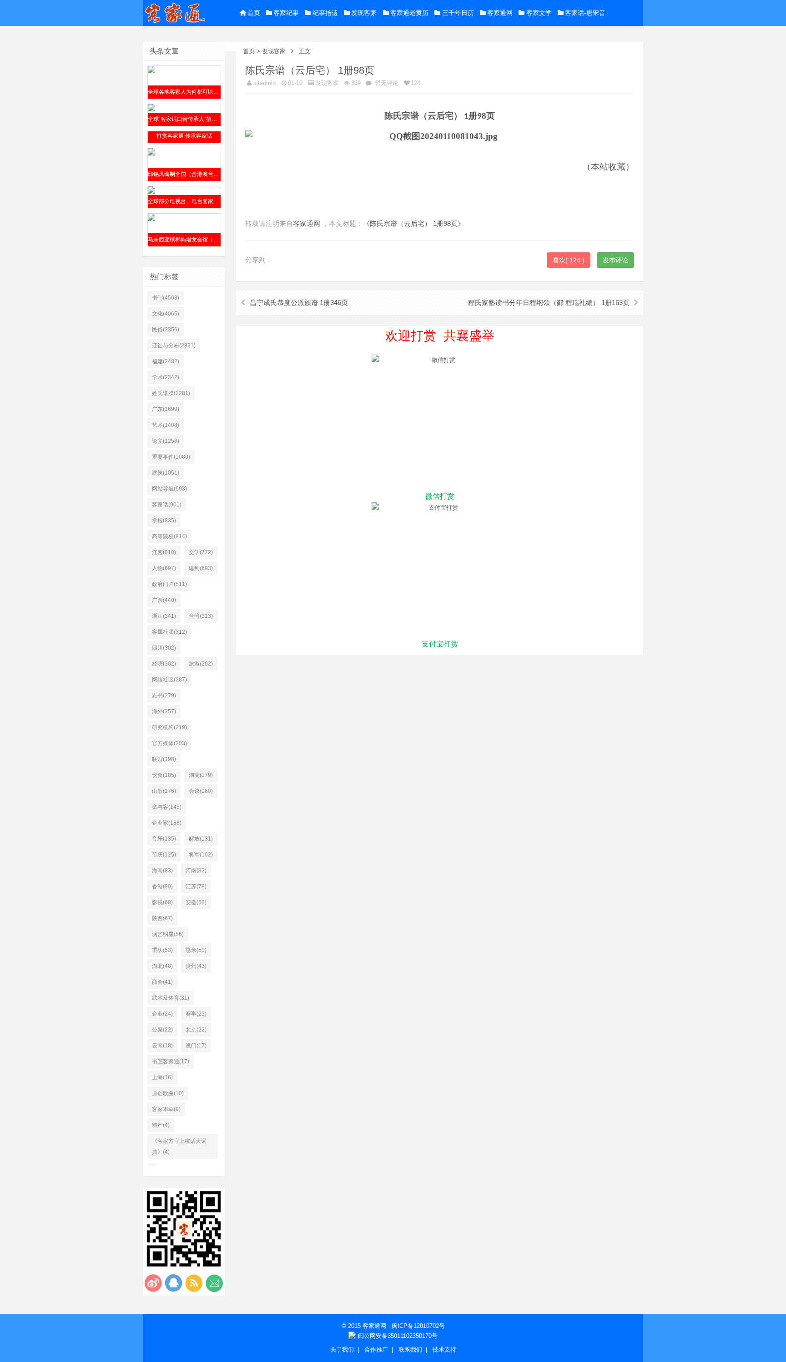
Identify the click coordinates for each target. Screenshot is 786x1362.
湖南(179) (201, 775)
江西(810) (164, 552)
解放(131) (201, 839)
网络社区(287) (169, 679)
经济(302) (164, 664)
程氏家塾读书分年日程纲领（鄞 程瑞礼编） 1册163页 (549, 302)
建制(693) (201, 568)
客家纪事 (286, 12)
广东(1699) (165, 409)
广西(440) (164, 600)
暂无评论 (385, 83)
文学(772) (201, 552)
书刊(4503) (165, 298)
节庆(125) (164, 854)
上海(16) (162, 1077)
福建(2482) (165, 361)
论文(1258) (165, 441)
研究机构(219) (169, 727)
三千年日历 (458, 12)
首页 (253, 12)
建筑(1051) (165, 473)
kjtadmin (264, 83)
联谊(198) (164, 759)
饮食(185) (164, 775)
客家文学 (539, 12)
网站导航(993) (169, 489)
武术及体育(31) (170, 998)
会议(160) (201, 791)
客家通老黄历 (409, 12)
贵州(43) (196, 966)
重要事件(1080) (171, 457)
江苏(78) (196, 886)
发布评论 (615, 260)
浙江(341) (164, 616)
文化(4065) (165, 313)
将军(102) (201, 854)
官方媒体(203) (169, 743)
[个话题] (151, 1164)
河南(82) (196, 870)
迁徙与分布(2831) (174, 345)
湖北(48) (162, 966)
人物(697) (164, 568)
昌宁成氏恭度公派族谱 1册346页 (299, 302)
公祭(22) (162, 1030)
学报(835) (164, 520)
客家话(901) (166, 504)
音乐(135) (164, 839)
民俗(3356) (165, 329)
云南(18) (162, 1045)
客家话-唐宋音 (585, 12)
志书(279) (164, 695)
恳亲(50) (196, 950)
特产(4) (161, 1125)
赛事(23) (196, 1014)
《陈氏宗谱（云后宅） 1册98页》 (413, 223)
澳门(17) (196, 1045)
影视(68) (162, 902)
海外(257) (164, 711)
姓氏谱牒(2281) (171, 393)
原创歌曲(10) (168, 1093)
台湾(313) (201, 616)
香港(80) (162, 886)
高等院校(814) (169, 536)
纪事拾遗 (325, 12)
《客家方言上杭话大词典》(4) (179, 1146)
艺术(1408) (165, 425)
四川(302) (164, 648)
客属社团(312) (169, 632)
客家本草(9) (166, 1109)
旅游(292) (201, 664)
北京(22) (196, 1030)
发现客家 (364, 12)
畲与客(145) (166, 807)
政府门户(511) (169, 584)
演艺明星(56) (168, 934)
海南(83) (162, 870)
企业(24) (162, 1014)
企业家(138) (166, 823)
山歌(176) (164, 791)
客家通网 (500, 12)
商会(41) (162, 982)
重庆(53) (162, 950)
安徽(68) (196, 902)
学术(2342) (165, 377)
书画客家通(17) (170, 1061)
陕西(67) (162, 918)
